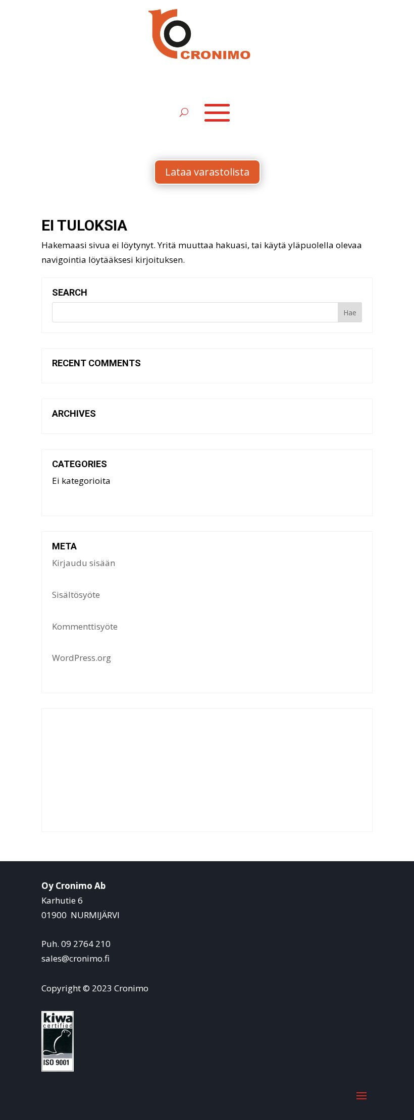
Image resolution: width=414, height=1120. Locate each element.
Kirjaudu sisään (83, 563)
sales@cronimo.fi (75, 958)
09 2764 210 (86, 943)
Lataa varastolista (207, 172)
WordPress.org (81, 657)
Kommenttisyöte (85, 626)
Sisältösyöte (76, 594)
